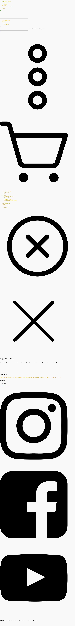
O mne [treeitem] (5, 207)
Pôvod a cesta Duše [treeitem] (8, 199)
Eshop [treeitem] (3, 202)
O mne (5, 23)
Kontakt (3, 21)
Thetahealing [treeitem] (7, 197)
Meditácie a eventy (6, 1)
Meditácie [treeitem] (6, 192)
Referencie (6, 24)
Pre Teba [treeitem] (4, 195)
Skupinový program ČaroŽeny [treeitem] (10, 200)
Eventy (5, 4)
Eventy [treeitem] (5, 193)
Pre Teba (4, 5)
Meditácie (6, 3)
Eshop (3, 8)
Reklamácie (47, 377)
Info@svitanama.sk (4, 386)
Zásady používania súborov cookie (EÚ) (36, 377)
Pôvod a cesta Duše (8, 7)
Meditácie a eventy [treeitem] (6, 191)
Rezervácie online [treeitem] (6, 203)
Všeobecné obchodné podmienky (7, 377)
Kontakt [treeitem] (3, 204)
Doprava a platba (54, 377)
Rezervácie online (6, 20)
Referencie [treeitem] (6, 206)
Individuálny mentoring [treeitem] (9, 196)
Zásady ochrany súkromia (21, 377)
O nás (60, 377)
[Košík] (0, 26)
